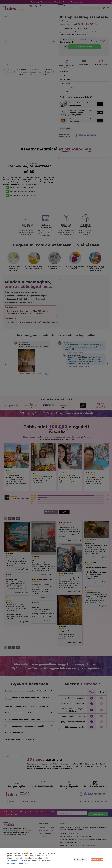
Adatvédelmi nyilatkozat (17, 863)
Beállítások (80, 859)
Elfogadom (97, 859)
